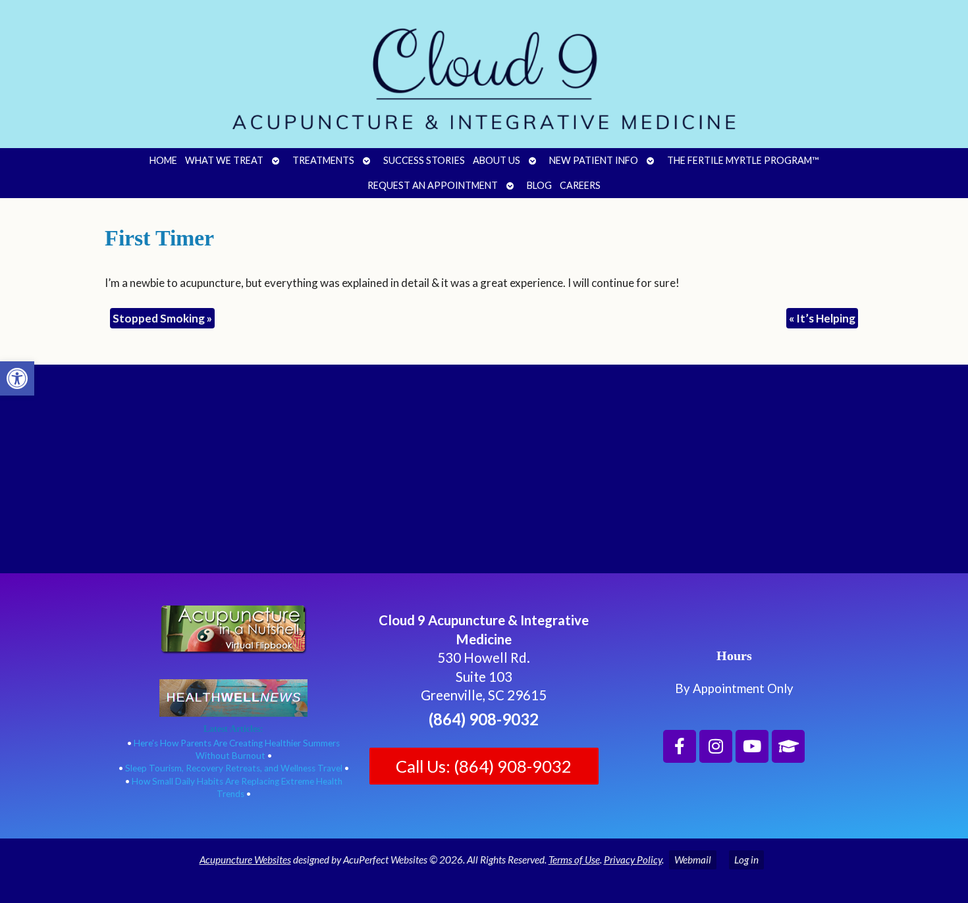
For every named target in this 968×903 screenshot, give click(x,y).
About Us (496, 160)
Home (163, 160)
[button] (17, 378)
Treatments (323, 160)
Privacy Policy (633, 859)
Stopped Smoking (162, 318)
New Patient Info (593, 160)
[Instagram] (715, 746)
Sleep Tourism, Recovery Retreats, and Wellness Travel (233, 768)
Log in (746, 859)
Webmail (692, 859)
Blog (539, 185)
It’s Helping (822, 318)
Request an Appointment (432, 185)
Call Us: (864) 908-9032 (484, 766)
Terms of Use (574, 859)
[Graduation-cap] (788, 746)
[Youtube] (752, 746)
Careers (580, 185)
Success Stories (424, 160)
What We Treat (224, 160)
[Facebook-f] (679, 746)
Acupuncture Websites (245, 859)
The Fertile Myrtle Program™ (743, 160)
